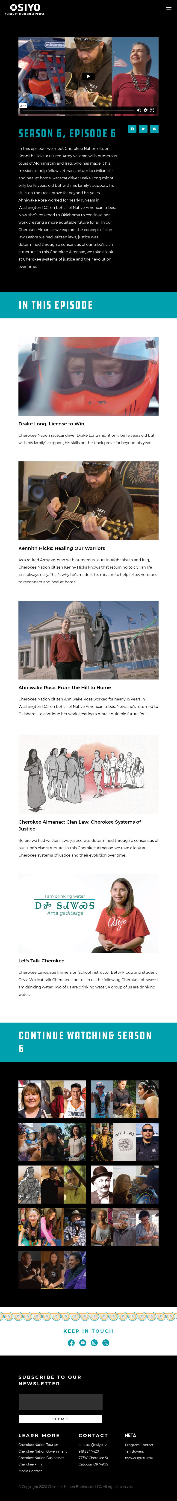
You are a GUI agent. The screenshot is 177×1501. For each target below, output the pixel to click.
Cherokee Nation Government (42, 1451)
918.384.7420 (89, 1451)
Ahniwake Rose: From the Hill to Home (64, 687)
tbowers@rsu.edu (139, 1458)
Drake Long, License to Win (51, 424)
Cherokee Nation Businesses (41, 1458)
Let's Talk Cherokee (41, 961)
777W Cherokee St (93, 1458)
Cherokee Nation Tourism (38, 1445)
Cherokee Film (30, 1464)
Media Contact (30, 1471)
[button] (132, 129)
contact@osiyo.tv (93, 1445)
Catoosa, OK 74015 (93, 1464)
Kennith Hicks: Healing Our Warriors (61, 548)
